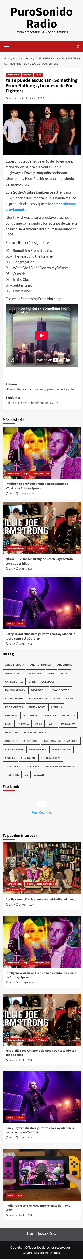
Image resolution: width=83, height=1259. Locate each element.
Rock (38, 74)
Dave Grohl (39, 690)
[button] (7, 46)
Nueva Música (46, 1233)
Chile (32, 681)
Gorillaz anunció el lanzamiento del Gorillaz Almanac (41, 899)
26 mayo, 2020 (26, 905)
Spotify (10, 757)
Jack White (30, 715)
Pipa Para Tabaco (35, 732)
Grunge (27, 74)
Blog (30, 1233)
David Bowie (60, 690)
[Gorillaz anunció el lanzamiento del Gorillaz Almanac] (42, 868)
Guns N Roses (36, 707)
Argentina (64, 664)
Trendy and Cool (40, 473)
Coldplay (48, 681)
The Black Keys (50, 757)
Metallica (68, 715)
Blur (51, 673)
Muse (8, 723)
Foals (69, 698)
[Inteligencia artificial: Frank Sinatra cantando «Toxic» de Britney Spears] (42, 453)
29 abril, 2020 (25, 569)
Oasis (38, 723)
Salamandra (37, 749)
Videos (42, 548)
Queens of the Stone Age (21, 740)
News (10, 623)
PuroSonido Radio (41, 18)
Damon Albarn (15, 690)
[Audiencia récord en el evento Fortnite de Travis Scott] (42, 1175)
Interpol (11, 715)
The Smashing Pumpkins (60, 766)
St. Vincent (28, 757)
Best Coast (35, 673)
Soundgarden (61, 749)
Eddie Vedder (14, 698)
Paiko (51, 723)
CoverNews (31, 1252)
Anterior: (40, 387)
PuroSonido (41, 812)
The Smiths (12, 774)
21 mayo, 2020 (26, 493)
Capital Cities (14, 681)
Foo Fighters (14, 707)
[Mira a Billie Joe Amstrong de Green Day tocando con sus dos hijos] (42, 528)
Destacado (13, 74)
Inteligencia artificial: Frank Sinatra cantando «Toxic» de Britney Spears (37, 486)
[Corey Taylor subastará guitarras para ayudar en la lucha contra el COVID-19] (42, 603)
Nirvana (23, 723)
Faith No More (38, 698)
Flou (56, 698)
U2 (26, 774)
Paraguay (68, 723)
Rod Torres (15, 97)
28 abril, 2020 (25, 644)
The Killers (12, 766)
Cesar (12, 493)
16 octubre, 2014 (35, 97)
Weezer (39, 774)
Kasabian (49, 715)
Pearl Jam (11, 732)
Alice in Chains (15, 664)
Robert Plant (14, 749)
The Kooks (32, 766)
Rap (20, 1195)
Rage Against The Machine (60, 740)
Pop (25, 473)
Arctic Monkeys (41, 664)
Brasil (64, 673)
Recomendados (15, 548)
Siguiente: (32, 400)
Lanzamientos (14, 884)
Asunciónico (14, 673)
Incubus (56, 707)
